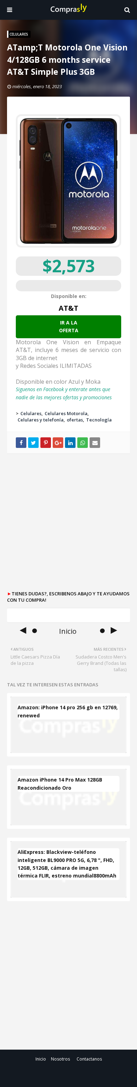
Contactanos (89, 1059)
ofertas (75, 420)
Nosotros (60, 1059)
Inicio (40, 1059)
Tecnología (99, 420)
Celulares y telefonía (41, 420)
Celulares (30, 413)
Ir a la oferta (68, 326)
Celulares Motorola (66, 413)
